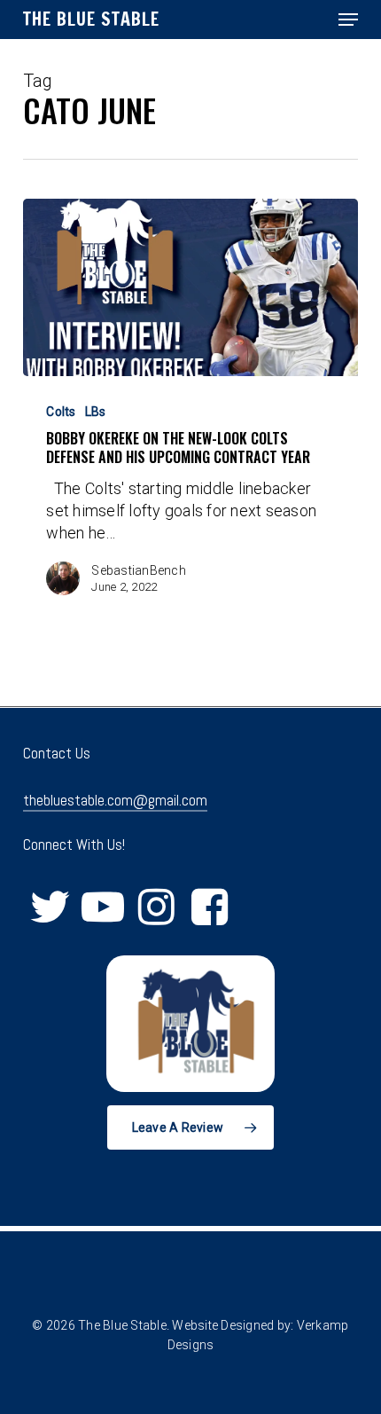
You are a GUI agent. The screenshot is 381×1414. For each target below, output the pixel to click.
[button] (348, 19)
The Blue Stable (91, 19)
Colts (60, 412)
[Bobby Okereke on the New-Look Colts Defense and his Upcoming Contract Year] (190, 287)
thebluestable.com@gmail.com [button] (115, 800)
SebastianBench (138, 570)
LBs (95, 412)
